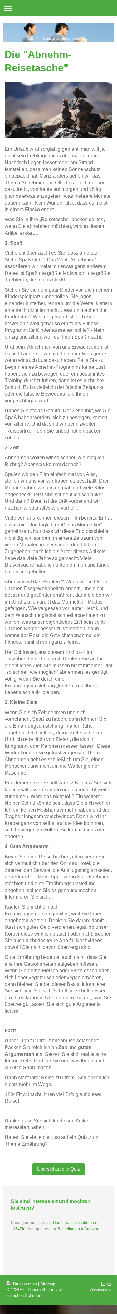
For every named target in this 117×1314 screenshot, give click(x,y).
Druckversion (25, 1284)
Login (106, 1283)
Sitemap (47, 1284)
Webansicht (100, 1289)
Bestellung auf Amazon (78, 1229)
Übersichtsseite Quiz (58, 1169)
